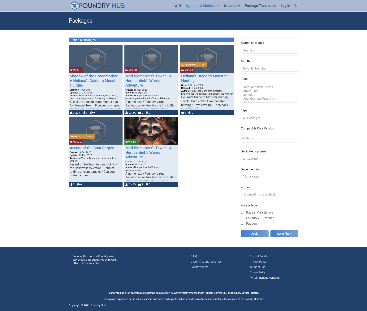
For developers (199, 266)
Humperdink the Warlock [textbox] (259, 194)
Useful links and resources (206, 261)
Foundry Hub (98, 305)
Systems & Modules (201, 6)
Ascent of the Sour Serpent (93, 148)
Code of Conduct (260, 256)
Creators (230, 6)
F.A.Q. (194, 256)
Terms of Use (257, 266)
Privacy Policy (258, 261)
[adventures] (269, 91)
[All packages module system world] (269, 118)
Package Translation (260, 6)
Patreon (251, 223)
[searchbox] (269, 138)
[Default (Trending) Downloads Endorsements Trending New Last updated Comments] (269, 68)
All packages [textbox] (251, 176)
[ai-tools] (269, 95)
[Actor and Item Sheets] (269, 87)
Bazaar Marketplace (259, 212)
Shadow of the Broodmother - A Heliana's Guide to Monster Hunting (95, 81)
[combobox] (269, 138)
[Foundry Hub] (97, 6)
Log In (285, 6)
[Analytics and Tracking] (269, 99)
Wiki (178, 6)
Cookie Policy (258, 272)
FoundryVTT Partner (260, 218)
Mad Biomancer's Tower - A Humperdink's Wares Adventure (148, 81)
